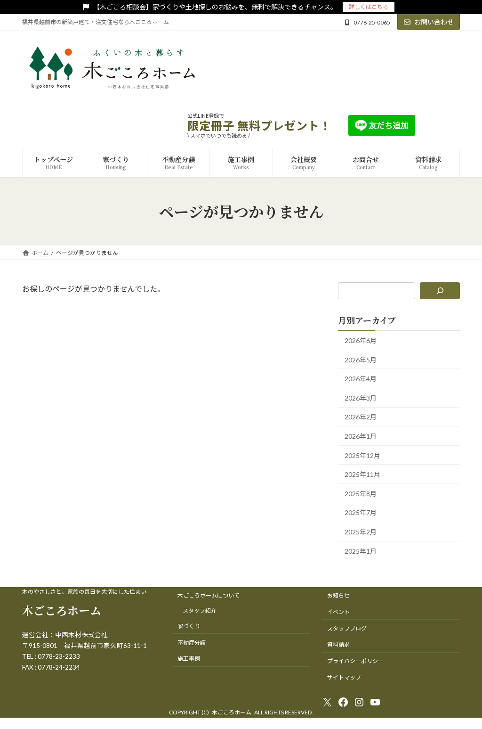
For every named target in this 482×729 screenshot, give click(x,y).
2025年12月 (362, 455)
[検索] (440, 290)
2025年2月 (361, 532)
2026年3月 (361, 398)
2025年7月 (361, 513)
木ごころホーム (61, 610)
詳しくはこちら (368, 6)
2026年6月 (361, 340)
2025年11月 (362, 475)
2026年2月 (361, 417)
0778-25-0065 (371, 22)
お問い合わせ (434, 22)
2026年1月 (361, 436)
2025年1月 (361, 551)
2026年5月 (361, 360)
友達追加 (445, 125)
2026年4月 (361, 379)
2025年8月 (361, 494)
